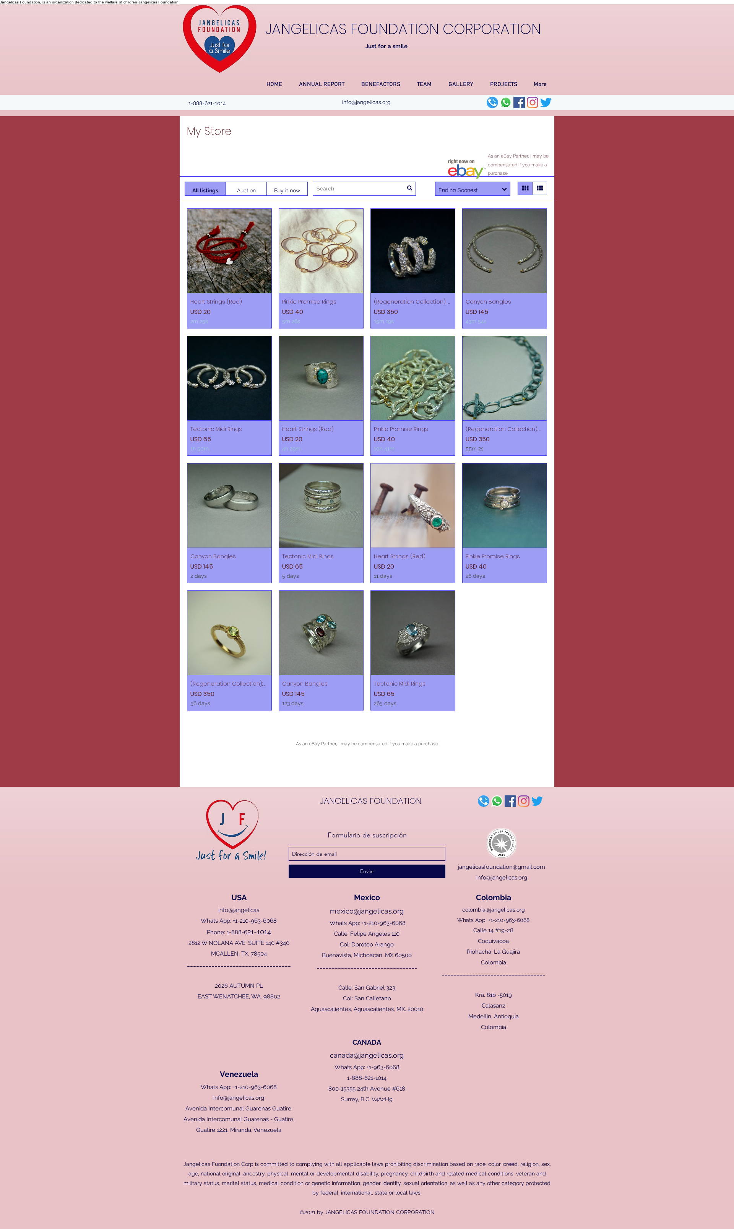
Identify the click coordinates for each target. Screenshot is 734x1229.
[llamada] (492, 102)
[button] (322, 81)
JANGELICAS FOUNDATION (371, 801)
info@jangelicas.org (366, 102)
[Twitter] (546, 102)
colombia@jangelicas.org (493, 910)
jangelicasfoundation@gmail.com (501, 866)
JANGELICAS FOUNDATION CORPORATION (403, 29)
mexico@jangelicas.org (367, 911)
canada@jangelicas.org (367, 1055)
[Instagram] (532, 102)
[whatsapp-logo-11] (506, 102)
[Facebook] (519, 102)
